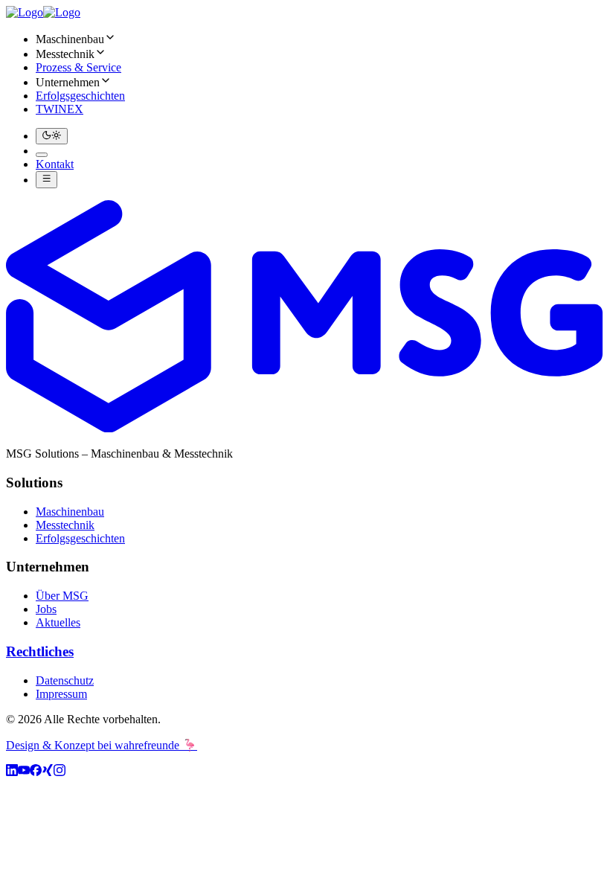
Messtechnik (65, 525)
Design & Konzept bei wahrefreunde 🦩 (101, 745)
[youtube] (24, 772)
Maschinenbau (70, 511)
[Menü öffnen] (46, 179)
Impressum (61, 694)
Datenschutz (65, 680)
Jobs (46, 609)
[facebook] (36, 772)
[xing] (48, 772)
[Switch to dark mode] (52, 136)
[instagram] (59, 772)
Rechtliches (40, 651)
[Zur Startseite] (43, 12)
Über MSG (62, 595)
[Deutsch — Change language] (42, 155)
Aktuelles (58, 622)
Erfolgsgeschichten (80, 538)
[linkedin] (12, 772)
